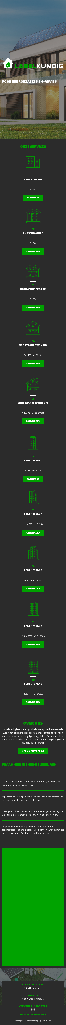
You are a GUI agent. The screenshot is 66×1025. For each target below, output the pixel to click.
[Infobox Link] (33, 1008)
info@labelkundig (33, 988)
